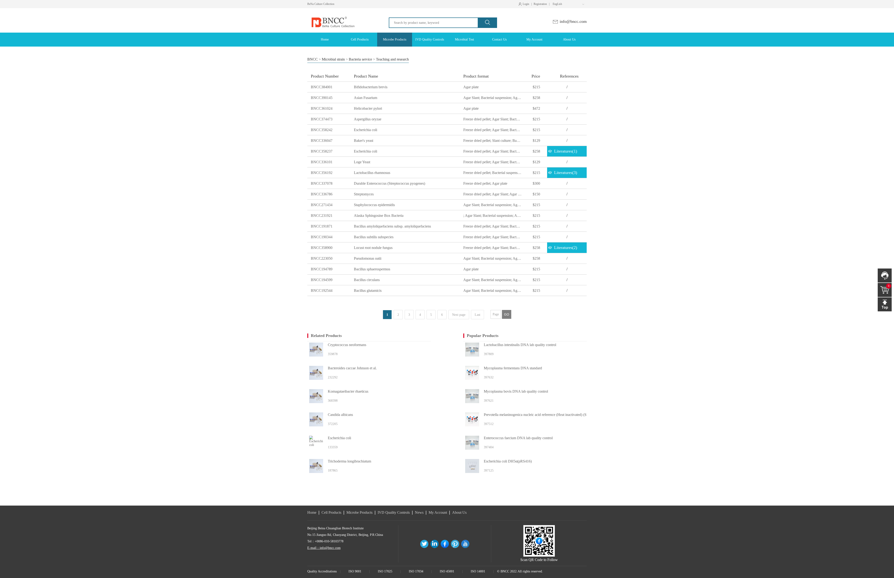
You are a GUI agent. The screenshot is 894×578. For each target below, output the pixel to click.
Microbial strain (333, 59)
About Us (459, 512)
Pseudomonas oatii (367, 258)
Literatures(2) (565, 247)
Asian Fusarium (365, 98)
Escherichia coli (365, 130)
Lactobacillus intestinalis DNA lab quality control (520, 345)
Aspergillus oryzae (367, 119)
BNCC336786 (321, 194)
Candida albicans (340, 415)
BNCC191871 (321, 226)
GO (506, 314)
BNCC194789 (321, 269)
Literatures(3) (565, 172)
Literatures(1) (565, 151)
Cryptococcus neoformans (347, 345)
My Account (438, 512)
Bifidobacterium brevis (370, 87)
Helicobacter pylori (368, 108)
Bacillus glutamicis (368, 290)
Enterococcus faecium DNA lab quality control (518, 438)
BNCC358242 (321, 130)
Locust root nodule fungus (373, 248)
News (419, 512)
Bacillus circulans (367, 280)
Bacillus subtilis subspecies (373, 237)
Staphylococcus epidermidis (374, 205)
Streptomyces (364, 194)
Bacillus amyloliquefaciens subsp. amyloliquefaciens (392, 226)
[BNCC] (332, 12)
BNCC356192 (321, 173)
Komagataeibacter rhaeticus (348, 391)
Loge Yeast (362, 162)
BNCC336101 (321, 162)
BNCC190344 (321, 237)
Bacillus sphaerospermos (372, 269)
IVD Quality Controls (394, 512)
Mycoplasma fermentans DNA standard (513, 368)
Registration (540, 4)
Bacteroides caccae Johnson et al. (352, 368)
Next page (458, 314)
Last (477, 314)
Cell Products (331, 512)
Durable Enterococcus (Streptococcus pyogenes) (389, 183)
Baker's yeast (363, 141)
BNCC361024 (321, 108)
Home (311, 512)
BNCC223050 (321, 258)
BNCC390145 (321, 98)
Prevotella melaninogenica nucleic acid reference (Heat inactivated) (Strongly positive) (545, 415)
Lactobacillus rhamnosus (372, 173)
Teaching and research (392, 59)
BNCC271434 (321, 205)
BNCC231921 (321, 216)
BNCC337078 (321, 183)
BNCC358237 (321, 151)
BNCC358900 (321, 248)
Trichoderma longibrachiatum (349, 461)
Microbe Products (359, 512)
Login (525, 4)
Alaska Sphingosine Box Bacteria (378, 216)
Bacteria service (360, 59)
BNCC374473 (321, 119)
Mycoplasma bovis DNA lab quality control (516, 391)
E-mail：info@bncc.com (324, 548)
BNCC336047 (321, 141)
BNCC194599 (321, 280)
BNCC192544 (321, 290)
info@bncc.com (573, 21)
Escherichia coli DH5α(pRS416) (508, 461)
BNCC (312, 59)
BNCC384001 (321, 87)
